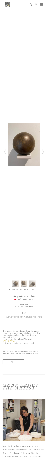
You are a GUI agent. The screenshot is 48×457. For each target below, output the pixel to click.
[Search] (31, 4)
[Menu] (41, 4)
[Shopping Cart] (36, 4)
